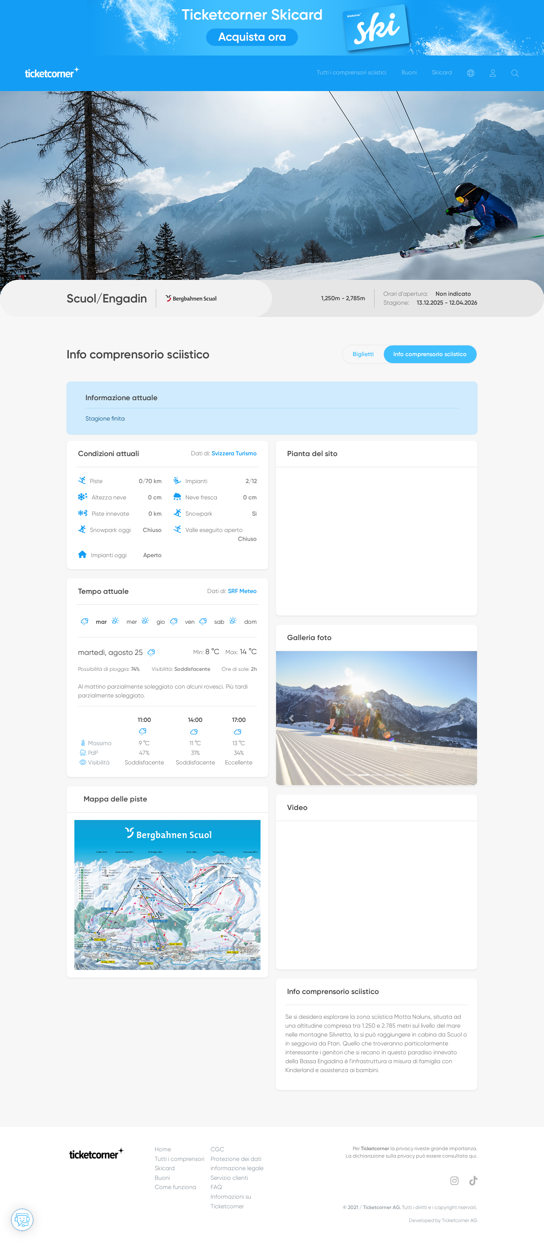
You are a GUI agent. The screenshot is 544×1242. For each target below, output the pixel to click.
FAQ (216, 1187)
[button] (291, 718)
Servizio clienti (229, 1177)
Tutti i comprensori (179, 1158)
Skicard (165, 1168)
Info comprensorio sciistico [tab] (430, 354)
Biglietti (363, 354)
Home (163, 1149)
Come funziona (175, 1187)
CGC (217, 1149)
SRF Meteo (242, 591)
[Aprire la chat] (22, 1220)
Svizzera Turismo (234, 453)
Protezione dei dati (236, 1158)
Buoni (162, 1177)
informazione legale (237, 1168)
